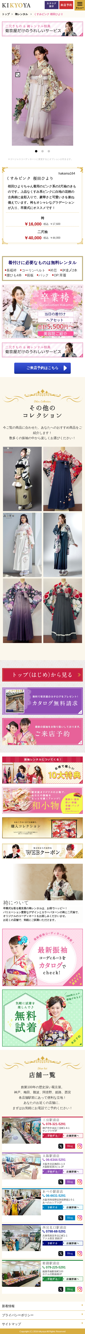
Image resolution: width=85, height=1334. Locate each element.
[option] (42, 95)
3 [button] (49, 151)
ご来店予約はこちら (42, 368)
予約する (52, 1136)
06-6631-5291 (56, 1195)
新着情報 (8, 1306)
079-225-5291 (56, 1267)
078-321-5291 (56, 1124)
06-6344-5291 (56, 1159)
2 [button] (42, 151)
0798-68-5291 (56, 1231)
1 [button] (36, 151)
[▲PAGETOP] (75, 1324)
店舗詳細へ (72, 1136)
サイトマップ (11, 1324)
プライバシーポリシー (18, 1315)
